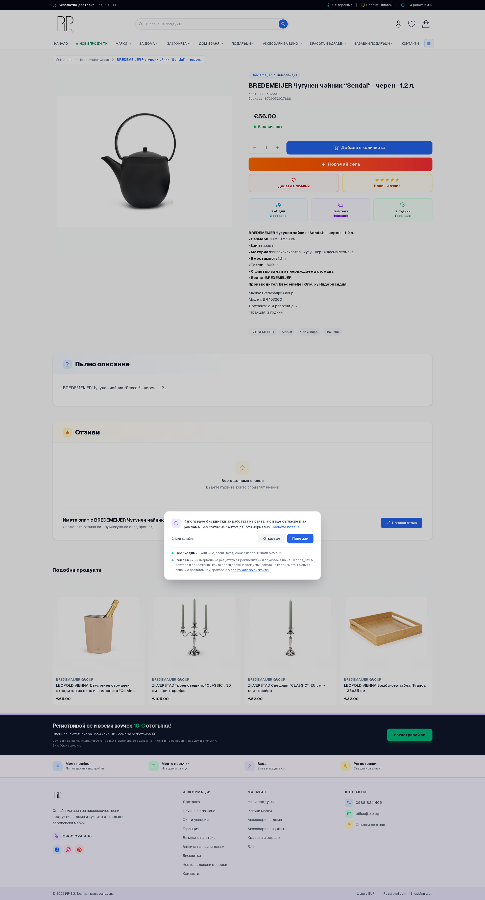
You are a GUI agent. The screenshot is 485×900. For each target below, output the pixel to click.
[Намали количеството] (254, 148)
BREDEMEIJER (263, 332)
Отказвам (271, 538)
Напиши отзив (404, 523)
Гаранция (191, 828)
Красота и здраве (326, 43)
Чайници (332, 332)
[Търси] (283, 24)
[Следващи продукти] (431, 644)
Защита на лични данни (203, 846)
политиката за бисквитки (250, 570)
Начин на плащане (199, 810)
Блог (252, 846)
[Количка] (425, 24)
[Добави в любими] (137, 588)
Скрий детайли (183, 538)
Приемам (300, 538)
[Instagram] (68, 849)
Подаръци (241, 43)
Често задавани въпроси (205, 864)
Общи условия (70, 745)
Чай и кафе (309, 332)
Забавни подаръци (372, 43)
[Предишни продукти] (53, 644)
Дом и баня (209, 43)
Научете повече (286, 527)
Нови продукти (94, 43)
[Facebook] (57, 849)
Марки (121, 43)
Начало (61, 43)
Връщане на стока (199, 837)
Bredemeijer (274, 75)
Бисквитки (192, 855)
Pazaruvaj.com (394, 893)
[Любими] (411, 24)
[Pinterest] (79, 849)
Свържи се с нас (370, 824)
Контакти (410, 43)
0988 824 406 (369, 802)
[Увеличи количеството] (277, 148)
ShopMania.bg (421, 893)
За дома (147, 43)
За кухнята (177, 43)
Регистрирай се (409, 734)
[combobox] (212, 24)
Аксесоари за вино (280, 43)
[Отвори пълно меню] (428, 43)
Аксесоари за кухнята (267, 828)
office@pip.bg (367, 813)
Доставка (191, 801)
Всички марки (260, 810)
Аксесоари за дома (265, 819)
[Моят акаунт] (398, 24)
